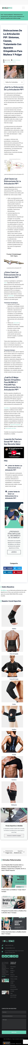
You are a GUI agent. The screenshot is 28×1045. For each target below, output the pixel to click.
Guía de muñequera (8, 14)
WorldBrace (7, 408)
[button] (23, 8)
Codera (14, 704)
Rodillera (14, 729)
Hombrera (14, 779)
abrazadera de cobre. (11, 428)
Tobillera (14, 628)
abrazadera (11, 295)
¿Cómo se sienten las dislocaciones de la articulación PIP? (13, 468)
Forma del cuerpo (14, 679)
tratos (5, 282)
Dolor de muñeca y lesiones (10, 61)
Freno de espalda (14, 654)
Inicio (2, 14)
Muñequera (14, 805)
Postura (14, 754)
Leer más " (4, 976)
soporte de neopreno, (15, 424)
